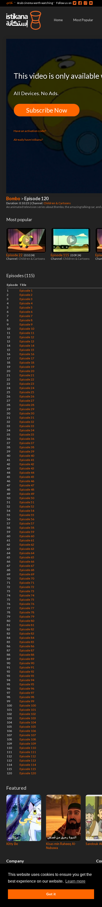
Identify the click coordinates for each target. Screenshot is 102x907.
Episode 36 (27, 439)
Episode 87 (27, 650)
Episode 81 (27, 625)
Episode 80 (27, 621)
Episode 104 (28, 722)
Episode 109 (28, 743)
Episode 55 (27, 515)
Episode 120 (28, 773)
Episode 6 (26, 312)
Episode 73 (27, 591)
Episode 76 (27, 604)
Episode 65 (27, 557)
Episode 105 (28, 726)
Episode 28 (27, 405)
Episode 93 (27, 676)
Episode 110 (28, 748)
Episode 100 (28, 705)
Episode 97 (27, 693)
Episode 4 (26, 303)
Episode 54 (27, 511)
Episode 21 (27, 375)
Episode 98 (27, 697)
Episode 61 (27, 540)
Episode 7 (26, 316)
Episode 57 (27, 523)
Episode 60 (27, 536)
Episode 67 (27, 566)
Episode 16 (27, 354)
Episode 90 (27, 663)
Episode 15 (27, 350)
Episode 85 (27, 642)
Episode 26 (27, 396)
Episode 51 (27, 502)
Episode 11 (27, 333)
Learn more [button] (75, 881)
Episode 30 (27, 413)
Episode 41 (27, 460)
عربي (9, 2)
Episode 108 (28, 739)
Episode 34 (27, 430)
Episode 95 (27, 684)
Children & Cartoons (57, 203)
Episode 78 (27, 612)
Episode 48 (27, 489)
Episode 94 (27, 680)
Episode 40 (27, 455)
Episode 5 (26, 307)
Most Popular (83, 20)
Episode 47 (27, 485)
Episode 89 (27, 659)
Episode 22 (14, 255)
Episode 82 (27, 629)
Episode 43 (27, 468)
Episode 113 (28, 760)
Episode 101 (28, 710)
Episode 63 (27, 549)
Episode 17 (27, 358)
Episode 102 (28, 714)
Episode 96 (27, 688)
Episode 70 (27, 578)
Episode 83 (27, 633)
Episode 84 (27, 638)
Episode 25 (27, 392)
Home (58, 20)
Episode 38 (27, 447)
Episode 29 (27, 409)
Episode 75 (27, 599)
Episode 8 (26, 320)
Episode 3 (26, 299)
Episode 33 (27, 426)
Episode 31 (27, 417)
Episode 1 (26, 290)
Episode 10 (27, 328)
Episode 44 (27, 472)
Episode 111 (28, 752)
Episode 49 (27, 494)
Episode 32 (27, 422)
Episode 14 (27, 345)
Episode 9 (26, 324)
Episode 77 (27, 608)
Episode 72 (27, 587)
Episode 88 (27, 654)
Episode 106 (28, 731)
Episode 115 (60, 255)
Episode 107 (28, 735)
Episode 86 (27, 646)
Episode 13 (27, 341)
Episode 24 (27, 388)
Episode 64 (27, 553)
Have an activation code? (30, 131)
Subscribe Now (46, 110)
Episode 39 (27, 451)
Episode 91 (27, 667)
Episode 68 (27, 570)
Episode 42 (27, 464)
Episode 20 (27, 371)
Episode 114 (28, 765)
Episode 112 (28, 756)
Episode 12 (27, 337)
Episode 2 (26, 295)
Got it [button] (51, 894)
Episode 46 (27, 481)
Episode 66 (27, 561)
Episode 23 (27, 384)
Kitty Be (12, 844)
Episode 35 (27, 434)
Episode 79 (27, 616)
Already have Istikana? (28, 139)
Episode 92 (27, 671)
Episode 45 (27, 477)
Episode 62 (27, 544)
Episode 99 (27, 701)
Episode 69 (27, 574)
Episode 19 (27, 367)
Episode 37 (27, 443)
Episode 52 (27, 506)
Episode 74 (27, 595)
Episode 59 (27, 532)
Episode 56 (27, 519)
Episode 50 (27, 498)
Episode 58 (27, 527)
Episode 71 (27, 582)
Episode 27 (27, 400)
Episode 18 (27, 362)
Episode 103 (28, 718)
